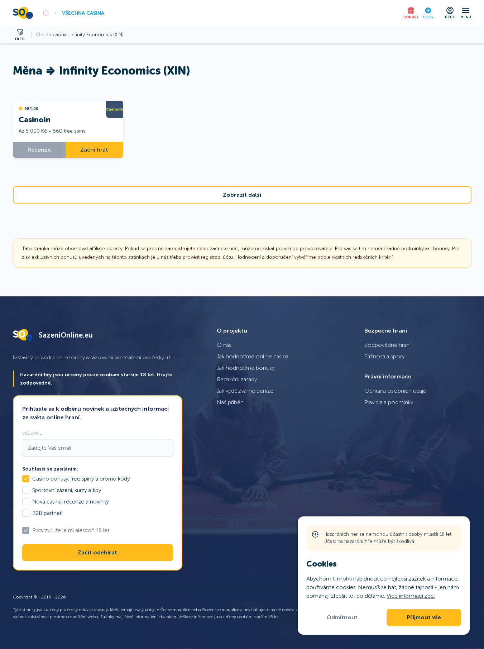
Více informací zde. (411, 596)
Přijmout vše (424, 617)
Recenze (39, 150)
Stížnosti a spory (384, 356)
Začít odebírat (97, 552)
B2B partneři (47, 513)
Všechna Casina (83, 13)
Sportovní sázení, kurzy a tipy (66, 490)
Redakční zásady (237, 379)
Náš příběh (230, 402)
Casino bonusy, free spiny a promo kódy (81, 479)
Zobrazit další (242, 195)
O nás (224, 345)
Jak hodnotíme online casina (252, 356)
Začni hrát (94, 150)
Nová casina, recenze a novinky (70, 502)
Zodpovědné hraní (387, 345)
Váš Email (32, 433)
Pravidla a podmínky (388, 402)
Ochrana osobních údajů (395, 391)
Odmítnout (342, 617)
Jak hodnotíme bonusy (246, 368)
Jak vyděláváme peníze (245, 391)
